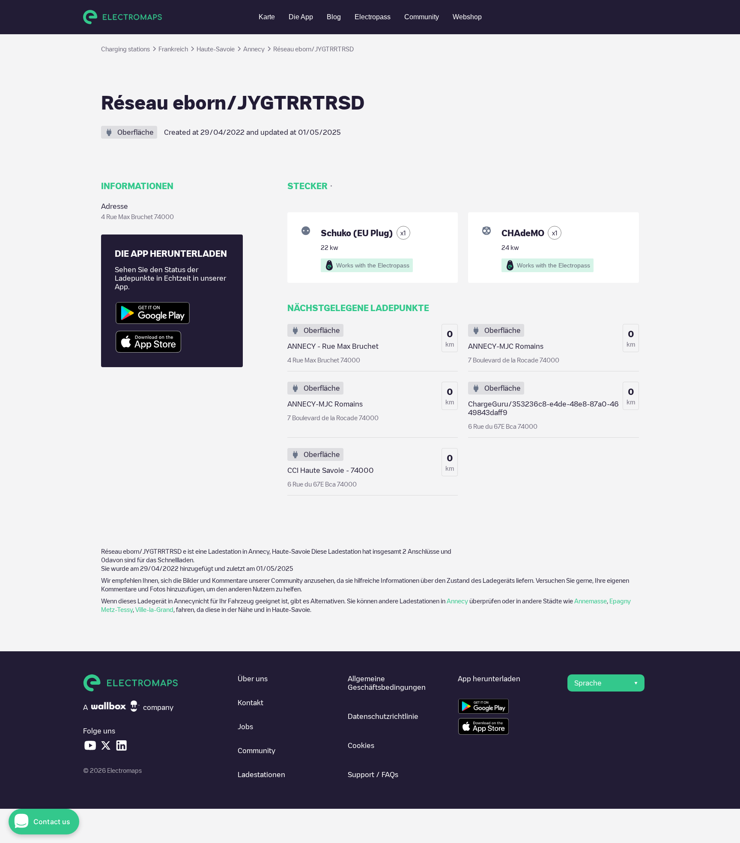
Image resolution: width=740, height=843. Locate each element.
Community (421, 17)
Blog (334, 17)
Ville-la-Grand (154, 609)
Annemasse (590, 601)
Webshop (467, 17)
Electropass (373, 17)
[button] (606, 683)
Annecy (457, 601)
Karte (267, 17)
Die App (301, 17)
